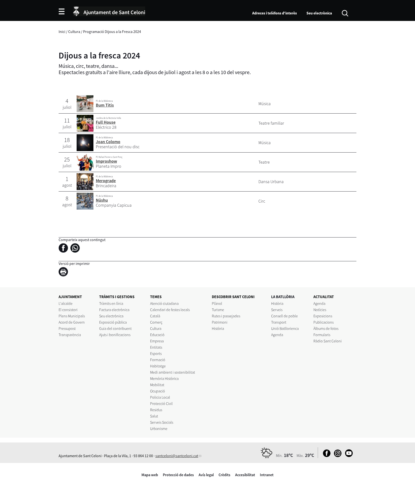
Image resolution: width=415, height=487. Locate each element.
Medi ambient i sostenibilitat (172, 372)
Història (218, 328)
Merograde (106, 180)
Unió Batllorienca (285, 328)
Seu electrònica (319, 13)
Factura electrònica (114, 309)
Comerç (156, 322)
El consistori (68, 309)
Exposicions (322, 316)
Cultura (74, 31)
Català (155, 316)
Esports (156, 353)
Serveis (276, 309)
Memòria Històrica (164, 378)
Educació (157, 334)
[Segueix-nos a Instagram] (336, 455)
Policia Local (160, 397)
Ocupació (157, 391)
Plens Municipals (72, 316)
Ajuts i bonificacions (114, 334)
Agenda (277, 334)
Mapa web (149, 474)
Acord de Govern (72, 322)
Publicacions (323, 322)
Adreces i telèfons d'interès (274, 13)
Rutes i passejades (226, 316)
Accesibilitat (245, 474)
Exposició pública (113, 322)
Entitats (156, 347)
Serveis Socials (161, 422)
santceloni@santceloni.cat (176, 455)
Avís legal (206, 474)
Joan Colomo (108, 141)
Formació (157, 359)
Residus (156, 409)
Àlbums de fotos (325, 328)
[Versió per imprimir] (64, 272)
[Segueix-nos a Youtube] (347, 455)
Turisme (218, 309)
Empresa (157, 341)
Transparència (70, 334)
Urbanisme (158, 428)
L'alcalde (66, 303)
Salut (154, 416)
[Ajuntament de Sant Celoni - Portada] (109, 10)
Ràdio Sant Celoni (327, 341)
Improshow (106, 161)
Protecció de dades (178, 474)
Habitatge (158, 366)
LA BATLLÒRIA (282, 296)
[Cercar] (345, 12)
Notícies (319, 309)
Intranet (267, 474)
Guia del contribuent (115, 328)
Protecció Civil (161, 403)
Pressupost (67, 328)
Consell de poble (284, 316)
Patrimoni (219, 322)
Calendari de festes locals (170, 309)
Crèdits (224, 474)
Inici (62, 31)
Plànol (217, 303)
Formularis (321, 334)
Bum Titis (105, 105)
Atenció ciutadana (164, 303)
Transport (278, 322)
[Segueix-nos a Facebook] (325, 455)
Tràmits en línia (111, 303)
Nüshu (102, 200)
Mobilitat (157, 384)
